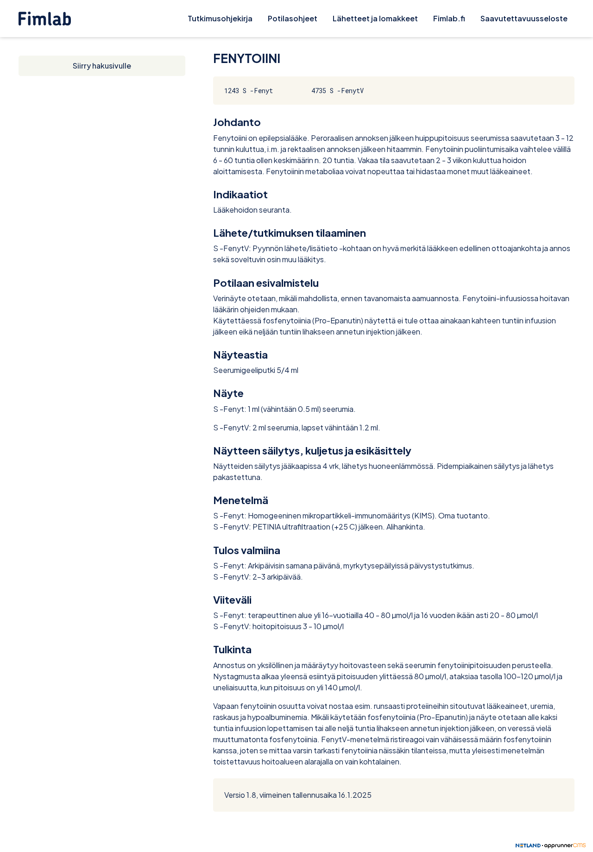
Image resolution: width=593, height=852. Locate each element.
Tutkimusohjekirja (220, 18)
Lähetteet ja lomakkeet (375, 18)
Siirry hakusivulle (102, 65)
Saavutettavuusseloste (524, 18)
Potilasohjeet (292, 18)
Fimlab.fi (449, 18)
